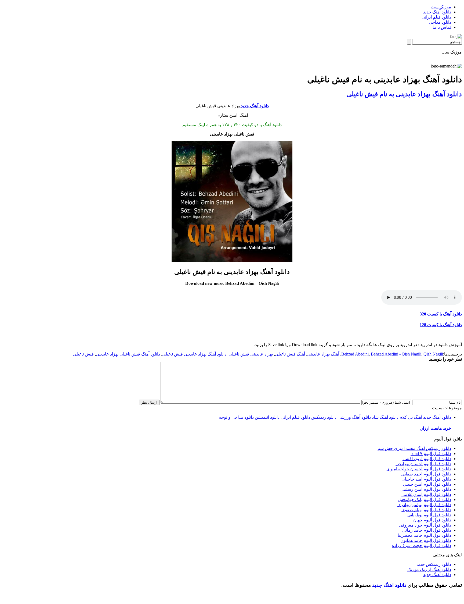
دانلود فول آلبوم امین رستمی (425, 489)
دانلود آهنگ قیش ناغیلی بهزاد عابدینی (128, 354)
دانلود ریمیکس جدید (434, 564)
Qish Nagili (433, 354)
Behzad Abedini (355, 354)
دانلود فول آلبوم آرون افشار (426, 458)
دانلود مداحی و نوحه (236, 417)
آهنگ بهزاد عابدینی (323, 354)
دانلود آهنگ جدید (437, 12)
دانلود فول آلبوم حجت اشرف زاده (421, 545)
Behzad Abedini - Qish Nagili (396, 354)
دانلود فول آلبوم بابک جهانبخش (424, 499)
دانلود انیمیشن (267, 417)
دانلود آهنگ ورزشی (354, 417)
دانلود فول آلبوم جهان (432, 520)
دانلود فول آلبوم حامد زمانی (426, 530)
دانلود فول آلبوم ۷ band (431, 453)
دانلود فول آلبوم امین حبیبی (427, 484)
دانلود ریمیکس (323, 417)
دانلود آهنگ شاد (385, 417)
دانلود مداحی (440, 22)
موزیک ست (441, 7)
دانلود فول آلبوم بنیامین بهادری (424, 504)
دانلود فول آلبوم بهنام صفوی (426, 509)
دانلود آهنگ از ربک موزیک (429, 569)
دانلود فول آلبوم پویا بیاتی (429, 515)
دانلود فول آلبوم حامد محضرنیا (424, 535)
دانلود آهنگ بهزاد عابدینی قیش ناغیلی (194, 354)
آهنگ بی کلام (411, 417)
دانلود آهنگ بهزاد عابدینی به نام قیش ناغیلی (404, 94)
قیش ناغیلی (83, 354)
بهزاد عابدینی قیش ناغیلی (251, 354)
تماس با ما (442, 27)
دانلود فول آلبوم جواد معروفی (425, 525)
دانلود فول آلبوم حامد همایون (425, 540)
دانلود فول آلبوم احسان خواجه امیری (418, 469)
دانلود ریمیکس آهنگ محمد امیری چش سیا (414, 448)
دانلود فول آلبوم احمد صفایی (426, 474)
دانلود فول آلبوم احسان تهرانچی (423, 463)
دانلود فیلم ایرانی (436, 17)
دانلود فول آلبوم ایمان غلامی (426, 494)
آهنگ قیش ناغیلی (290, 354)
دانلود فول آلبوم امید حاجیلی (426, 479)
